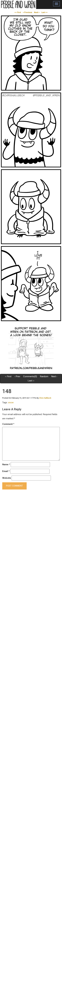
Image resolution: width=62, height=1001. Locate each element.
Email (6, 471)
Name (6, 464)
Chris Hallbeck (45, 398)
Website (6, 478)
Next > (37, 12)
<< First (17, 12)
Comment (8, 424)
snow (11, 402)
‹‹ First (8, 376)
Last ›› (31, 380)
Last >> (44, 12)
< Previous (27, 12)
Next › (54, 376)
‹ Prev (17, 376)
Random (44, 376)
